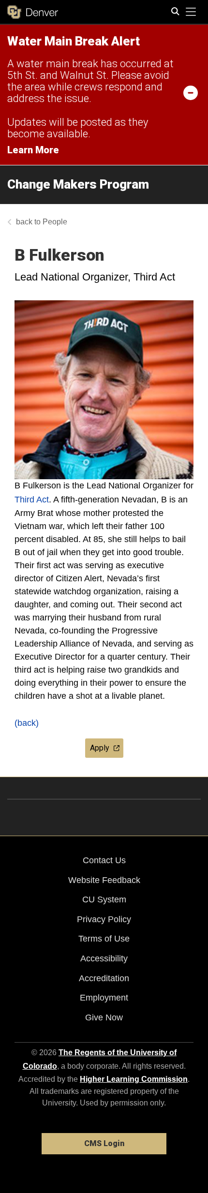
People (55, 222)
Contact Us (104, 860)
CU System (104, 899)
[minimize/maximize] (190, 92)
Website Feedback (104, 880)
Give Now (104, 1017)
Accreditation (104, 978)
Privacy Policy (104, 919)
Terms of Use (104, 938)
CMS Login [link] (104, 1143)
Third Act (32, 499)
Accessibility (104, 958)
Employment (104, 997)
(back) (27, 723)
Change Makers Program (78, 184)
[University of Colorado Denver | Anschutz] (32, 12)
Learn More (33, 150)
